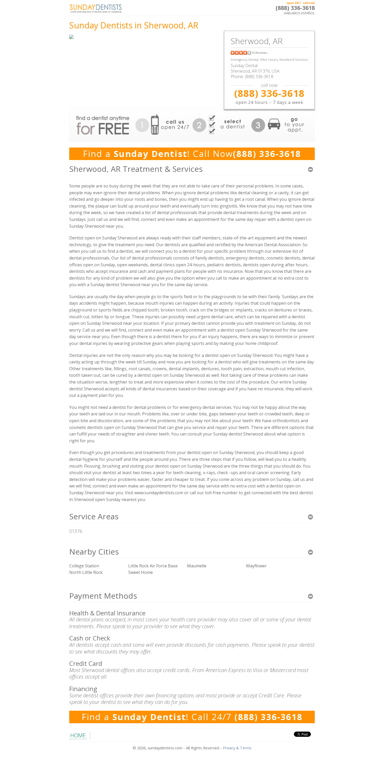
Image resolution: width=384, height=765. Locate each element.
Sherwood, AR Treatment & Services (136, 168)
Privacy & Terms (237, 747)
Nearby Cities (94, 551)
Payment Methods (103, 595)
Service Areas (94, 516)
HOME (78, 735)
